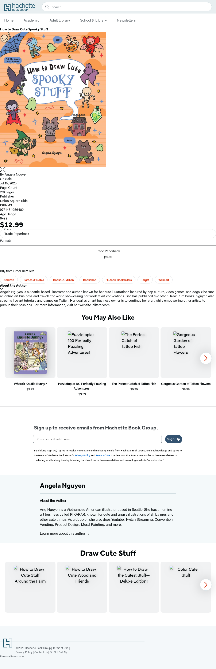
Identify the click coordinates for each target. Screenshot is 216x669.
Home (9, 20)
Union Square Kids (14, 200)
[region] (108, 361)
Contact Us (41, 652)
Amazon (9, 280)
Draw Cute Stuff (108, 553)
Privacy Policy (24, 652)
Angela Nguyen (16, 174)
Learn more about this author (63, 533)
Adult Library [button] (60, 20)
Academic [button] (31, 20)
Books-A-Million (63, 280)
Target (145, 280)
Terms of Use (60, 648)
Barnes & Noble (33, 280)
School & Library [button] (93, 20)
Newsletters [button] (126, 20)
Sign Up (173, 439)
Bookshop (89, 280)
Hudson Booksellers (119, 280)
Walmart (163, 280)
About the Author (13, 285)
